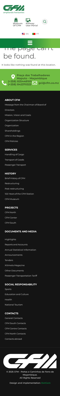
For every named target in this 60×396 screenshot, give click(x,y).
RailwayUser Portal (32, 24)
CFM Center (11, 217)
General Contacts (14, 318)
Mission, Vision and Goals (18, 115)
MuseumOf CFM (18, 24)
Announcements (13, 255)
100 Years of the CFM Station (19, 193)
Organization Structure (17, 120)
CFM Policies (11, 141)
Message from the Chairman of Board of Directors (25, 107)
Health (8, 299)
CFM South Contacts (15, 323)
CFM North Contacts (15, 333)
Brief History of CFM (15, 178)
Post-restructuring (14, 188)
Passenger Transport (15, 165)
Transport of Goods (14, 159)
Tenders (9, 260)
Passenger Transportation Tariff (21, 275)
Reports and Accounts (16, 244)
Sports (8, 289)
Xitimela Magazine (15, 265)
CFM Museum (12, 199)
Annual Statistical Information (20, 249)
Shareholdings (12, 130)
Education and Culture (17, 294)
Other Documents (14, 270)
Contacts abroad (13, 339)
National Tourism (14, 304)
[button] (45, 22)
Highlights (10, 239)
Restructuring (12, 183)
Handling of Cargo (14, 154)
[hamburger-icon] (30, 43)
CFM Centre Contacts (16, 328)
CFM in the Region (14, 136)
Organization (12, 125)
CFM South (10, 222)
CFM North (10, 212)
